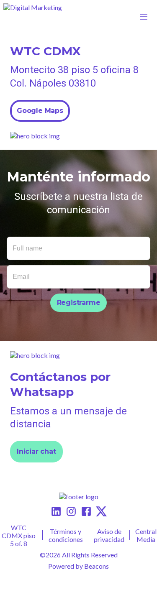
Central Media (146, 535)
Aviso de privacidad (109, 535)
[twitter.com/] (101, 512)
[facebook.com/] (86, 512)
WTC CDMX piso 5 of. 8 (19, 535)
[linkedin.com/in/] (56, 512)
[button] (33, 16)
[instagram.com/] (71, 512)
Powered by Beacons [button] (78, 566)
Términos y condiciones (66, 535)
